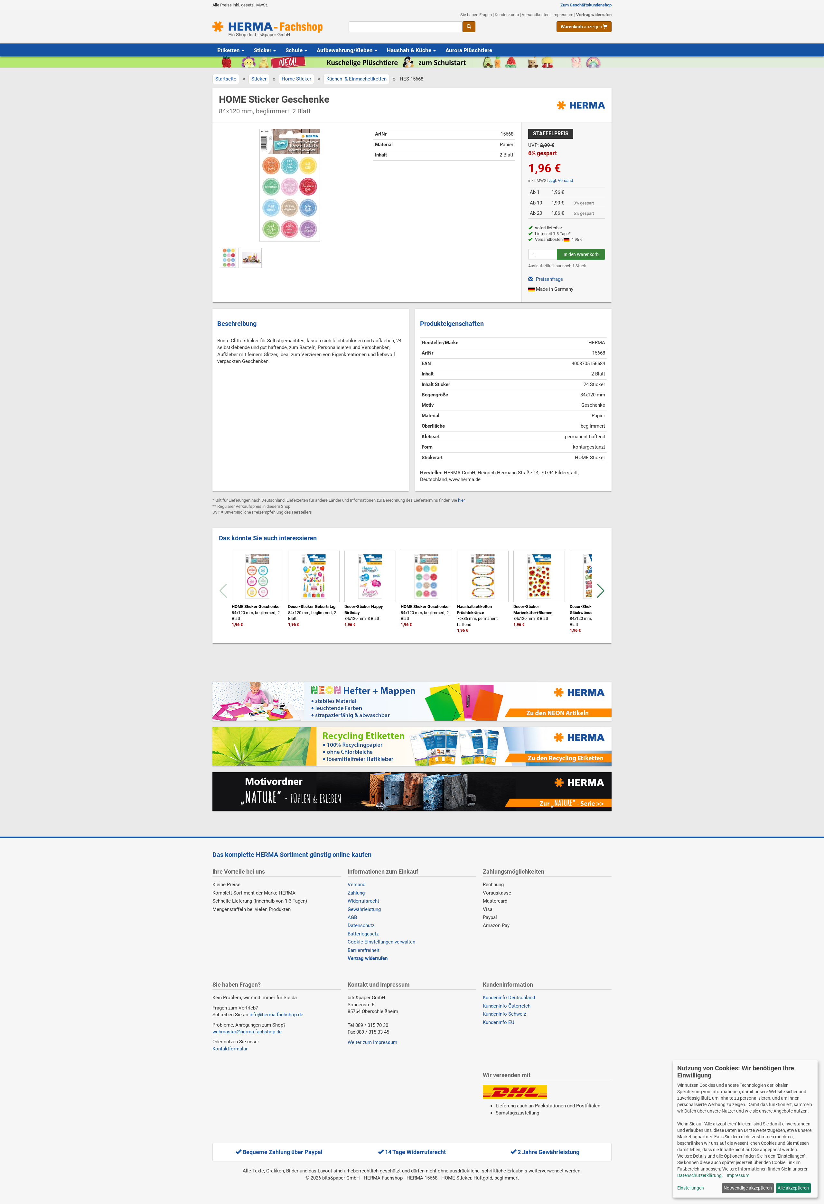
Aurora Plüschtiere (468, 50)
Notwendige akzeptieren (748, 1187)
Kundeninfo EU (498, 1022)
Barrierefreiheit (363, 950)
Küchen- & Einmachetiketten (356, 79)
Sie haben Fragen (476, 14)
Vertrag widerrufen (594, 14)
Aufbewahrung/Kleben (345, 50)
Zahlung (356, 893)
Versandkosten (535, 14)
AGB (352, 917)
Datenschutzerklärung (699, 1175)
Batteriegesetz (363, 934)
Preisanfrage (549, 279)
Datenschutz (361, 925)
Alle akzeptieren (793, 1187)
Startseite (225, 79)
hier (461, 500)
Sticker (263, 50)
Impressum (562, 14)
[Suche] (469, 26)
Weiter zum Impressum (372, 1042)
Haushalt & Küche (410, 50)
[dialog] (745, 1129)
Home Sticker (296, 79)
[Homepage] (275, 29)
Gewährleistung (364, 909)
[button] (600, 591)
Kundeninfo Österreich (506, 1006)
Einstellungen (690, 1187)
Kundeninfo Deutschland (509, 997)
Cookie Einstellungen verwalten (381, 942)
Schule (295, 50)
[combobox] (405, 26)
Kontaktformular (230, 1049)
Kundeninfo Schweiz (504, 1014)
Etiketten (229, 50)
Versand (356, 884)
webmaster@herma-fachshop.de (247, 1032)
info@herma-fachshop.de (276, 1015)
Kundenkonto (507, 14)
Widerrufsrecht (363, 901)
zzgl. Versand (561, 180)
